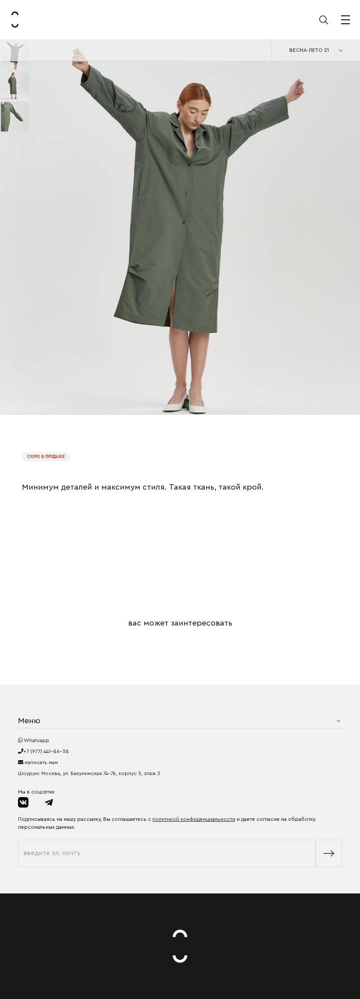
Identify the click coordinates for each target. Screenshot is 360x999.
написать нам (40, 762)
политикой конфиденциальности (193, 819)
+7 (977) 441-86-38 (46, 751)
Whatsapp (36, 740)
